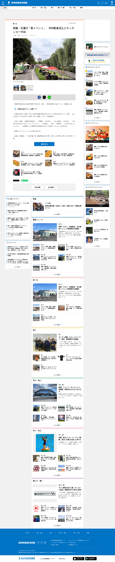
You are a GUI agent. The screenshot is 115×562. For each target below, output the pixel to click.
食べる (34, 7)
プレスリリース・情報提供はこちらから (79, 540)
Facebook (98, 3)
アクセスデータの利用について (59, 542)
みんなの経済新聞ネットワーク (26, 558)
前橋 (15, 35)
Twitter (102, 3)
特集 (81, 7)
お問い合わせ (72, 542)
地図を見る (44, 144)
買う (52, 7)
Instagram (106, 3)
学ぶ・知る (73, 7)
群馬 (19, 35)
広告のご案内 (55, 544)
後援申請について (73, 544)
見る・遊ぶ (43, 7)
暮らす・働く (61, 7)
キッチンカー (25, 35)
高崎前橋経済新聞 (17, 3)
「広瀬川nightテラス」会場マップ (26, 109)
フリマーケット (33, 35)
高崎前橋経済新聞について (58, 540)
